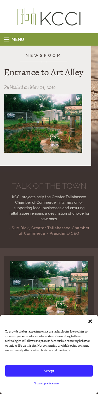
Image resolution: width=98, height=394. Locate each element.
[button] (90, 321)
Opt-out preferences (46, 383)
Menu (17, 39)
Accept (49, 370)
